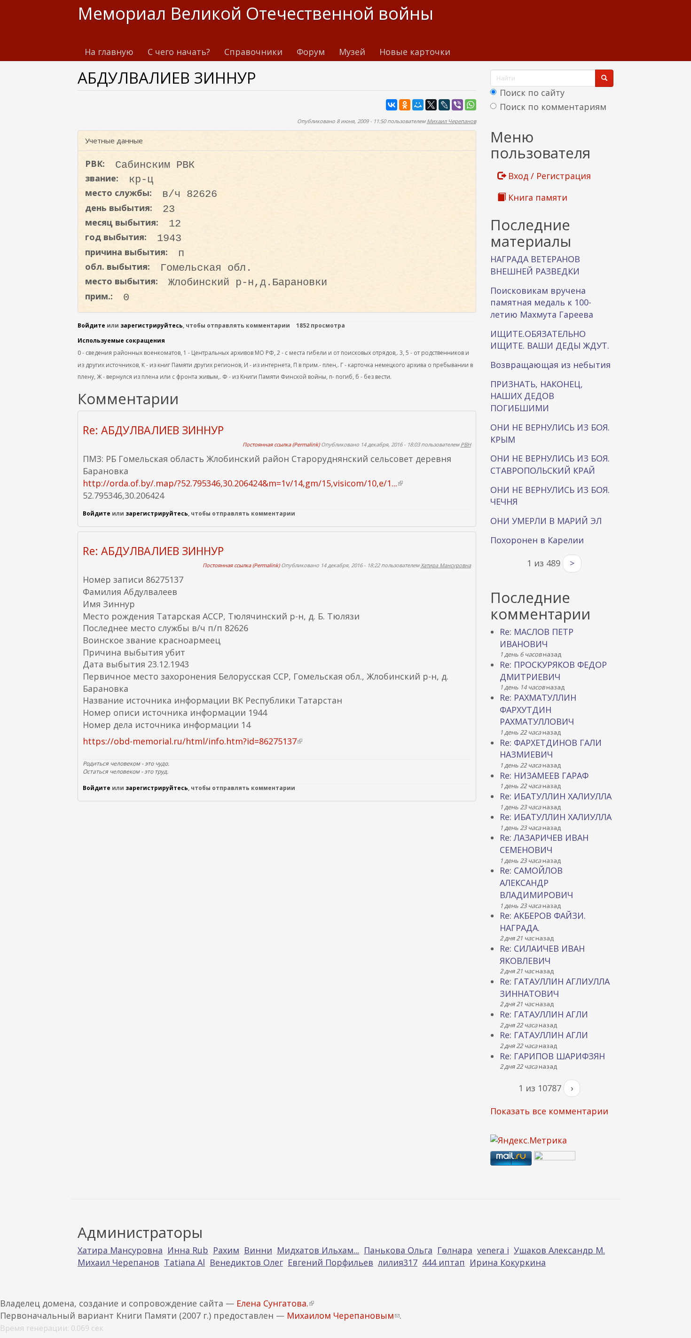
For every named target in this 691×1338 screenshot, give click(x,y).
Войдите (91, 325)
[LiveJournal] (444, 104)
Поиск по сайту (532, 92)
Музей (352, 51)
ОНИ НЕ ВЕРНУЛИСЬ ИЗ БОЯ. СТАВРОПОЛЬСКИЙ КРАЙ (550, 464)
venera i (493, 1250)
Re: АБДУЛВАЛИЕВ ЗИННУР (153, 430)
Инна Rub (187, 1250)
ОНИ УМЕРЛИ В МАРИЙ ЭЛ (546, 520)
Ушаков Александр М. (559, 1250)
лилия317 (397, 1262)
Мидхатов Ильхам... (318, 1250)
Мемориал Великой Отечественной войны (255, 13)
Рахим (226, 1250)
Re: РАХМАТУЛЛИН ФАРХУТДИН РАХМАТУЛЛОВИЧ (538, 709)
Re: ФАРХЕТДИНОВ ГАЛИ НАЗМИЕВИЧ (551, 748)
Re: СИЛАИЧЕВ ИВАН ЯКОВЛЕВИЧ (542, 954)
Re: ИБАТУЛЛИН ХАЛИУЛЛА (556, 796)
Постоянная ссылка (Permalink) (281, 444)
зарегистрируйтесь (151, 325)
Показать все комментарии (549, 1111)
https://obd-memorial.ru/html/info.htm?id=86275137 (192, 741)
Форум (311, 51)
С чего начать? (179, 51)
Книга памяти (536, 197)
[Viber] (457, 104)
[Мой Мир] (418, 104)
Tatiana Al (184, 1262)
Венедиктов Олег (246, 1262)
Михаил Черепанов (451, 121)
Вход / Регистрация (548, 175)
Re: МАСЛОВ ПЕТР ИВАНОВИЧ (536, 637)
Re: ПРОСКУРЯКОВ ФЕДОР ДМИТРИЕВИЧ (553, 670)
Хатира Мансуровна (446, 565)
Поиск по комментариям (553, 106)
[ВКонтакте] (391, 104)
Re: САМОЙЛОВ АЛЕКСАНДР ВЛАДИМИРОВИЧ (536, 882)
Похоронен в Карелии (537, 540)
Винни (258, 1250)
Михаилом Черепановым (343, 1315)
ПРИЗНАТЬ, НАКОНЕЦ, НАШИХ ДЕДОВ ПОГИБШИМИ (536, 396)
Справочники (253, 51)
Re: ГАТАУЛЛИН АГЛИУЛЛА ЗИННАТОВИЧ (555, 987)
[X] (431, 104)
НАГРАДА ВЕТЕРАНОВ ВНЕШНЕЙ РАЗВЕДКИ (535, 265)
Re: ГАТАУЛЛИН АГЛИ (544, 1014)
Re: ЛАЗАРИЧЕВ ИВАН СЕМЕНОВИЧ (544, 843)
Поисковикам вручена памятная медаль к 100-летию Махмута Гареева (541, 302)
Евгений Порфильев (330, 1262)
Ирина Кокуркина (508, 1262)
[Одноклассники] (404, 104)
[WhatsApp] (470, 104)
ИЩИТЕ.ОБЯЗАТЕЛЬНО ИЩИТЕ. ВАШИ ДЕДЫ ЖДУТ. (549, 340)
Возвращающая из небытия (550, 364)
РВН (466, 444)
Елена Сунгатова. (275, 1303)
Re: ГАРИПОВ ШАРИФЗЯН (552, 1056)
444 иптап (443, 1262)
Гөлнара (454, 1250)
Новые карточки (414, 51)
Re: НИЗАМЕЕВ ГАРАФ (544, 775)
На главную (109, 51)
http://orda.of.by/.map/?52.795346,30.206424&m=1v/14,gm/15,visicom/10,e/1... (243, 483)
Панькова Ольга (398, 1250)
